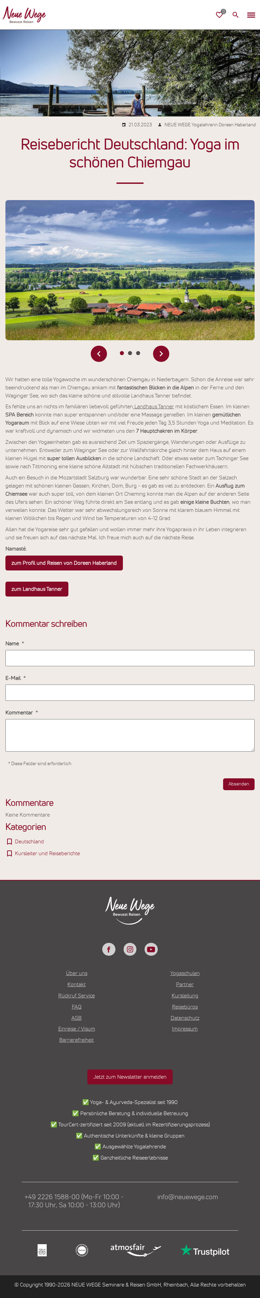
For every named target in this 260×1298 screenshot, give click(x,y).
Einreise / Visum (76, 1029)
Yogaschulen (185, 973)
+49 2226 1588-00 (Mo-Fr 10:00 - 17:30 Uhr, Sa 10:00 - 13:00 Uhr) (74, 1201)
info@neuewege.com (187, 1197)
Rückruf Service (76, 995)
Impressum (185, 1029)
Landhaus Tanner (153, 406)
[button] (251, 15)
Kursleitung (185, 995)
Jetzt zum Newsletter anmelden (130, 1077)
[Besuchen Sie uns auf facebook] (108, 949)
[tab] (122, 353)
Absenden (239, 784)
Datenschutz (185, 1018)
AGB (76, 1018)
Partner (185, 984)
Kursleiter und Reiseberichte (47, 853)
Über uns (76, 973)
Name (12, 643)
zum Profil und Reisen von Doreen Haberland (64, 563)
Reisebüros (185, 1007)
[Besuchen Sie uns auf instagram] (130, 949)
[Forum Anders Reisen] (41, 1250)
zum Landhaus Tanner (37, 589)
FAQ (77, 1007)
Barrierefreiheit (76, 1040)
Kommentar (19, 712)
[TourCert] (81, 1250)
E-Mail (13, 678)
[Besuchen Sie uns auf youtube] (151, 949)
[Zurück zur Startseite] (24, 15)
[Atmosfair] (135, 1250)
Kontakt (76, 984)
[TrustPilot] (204, 1250)
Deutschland (29, 841)
